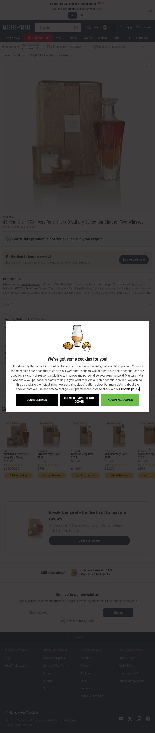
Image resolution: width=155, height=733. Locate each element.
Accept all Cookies (120, 400)
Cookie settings (37, 400)
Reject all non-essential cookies (80, 400)
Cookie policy (130, 389)
